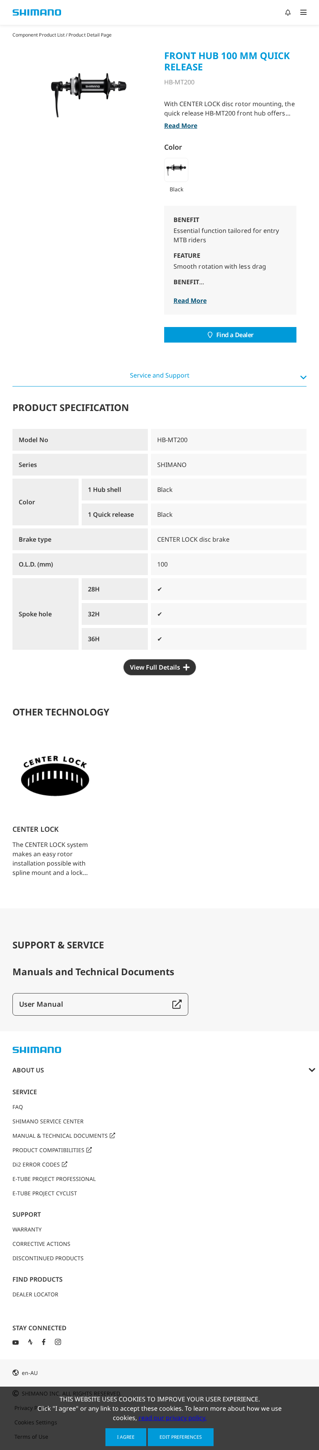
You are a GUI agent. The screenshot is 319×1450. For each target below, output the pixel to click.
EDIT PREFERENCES (181, 1437)
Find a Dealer (235, 335)
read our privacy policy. (172, 1417)
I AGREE (126, 1437)
